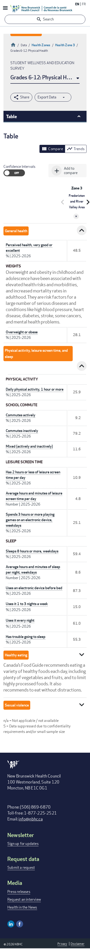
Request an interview (24, 899)
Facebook (19, 923)
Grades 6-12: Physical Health (44, 77)
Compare (52, 148)
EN (77, 4)
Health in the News (22, 907)
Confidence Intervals (19, 166)
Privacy (62, 944)
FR (84, 4)
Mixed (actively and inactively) (29, 446)
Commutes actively (20, 415)
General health (16, 231)
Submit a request (21, 867)
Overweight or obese (22, 332)
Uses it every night (20, 620)
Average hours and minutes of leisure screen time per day (34, 496)
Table (11, 116)
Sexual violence (17, 705)
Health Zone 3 (65, 45)
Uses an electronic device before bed (34, 588)
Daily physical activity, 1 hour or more (34, 389)
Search (48, 19)
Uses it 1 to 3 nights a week (27, 603)
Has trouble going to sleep (25, 636)
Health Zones (41, 45)
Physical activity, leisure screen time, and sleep (36, 353)
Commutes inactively (22, 430)
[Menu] (5, 8)
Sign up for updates (23, 843)
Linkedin (10, 923)
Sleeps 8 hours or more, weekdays (32, 551)
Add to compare (65, 170)
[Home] (41, 8)
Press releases (18, 891)
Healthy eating (16, 655)
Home (13, 44)
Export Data (47, 97)
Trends (75, 148)
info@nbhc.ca (30, 819)
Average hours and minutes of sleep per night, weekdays (33, 569)
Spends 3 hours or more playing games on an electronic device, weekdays (30, 520)
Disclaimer (77, 944)
